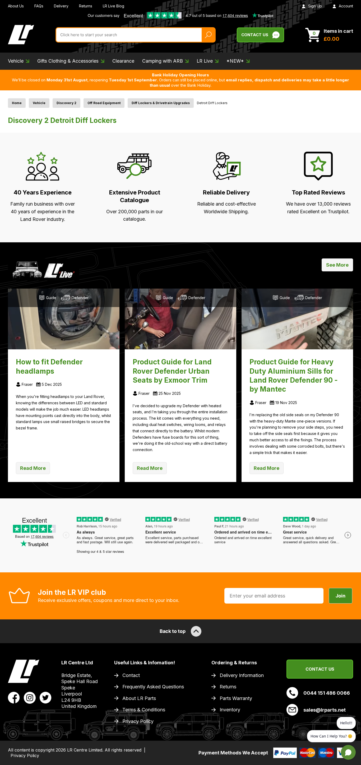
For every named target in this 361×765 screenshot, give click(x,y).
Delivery (61, 6)
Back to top (173, 631)
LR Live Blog (113, 6)
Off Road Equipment (104, 103)
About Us (16, 6)
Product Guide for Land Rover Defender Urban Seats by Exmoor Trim (172, 371)
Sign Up (315, 6)
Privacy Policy (138, 721)
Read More (33, 468)
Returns (85, 6)
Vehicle (39, 103)
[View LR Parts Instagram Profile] (30, 697)
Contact (131, 675)
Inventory (230, 709)
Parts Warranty (236, 698)
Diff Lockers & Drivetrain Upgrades (161, 103)
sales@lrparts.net (324, 710)
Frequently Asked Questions (153, 686)
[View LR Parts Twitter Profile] (46, 697)
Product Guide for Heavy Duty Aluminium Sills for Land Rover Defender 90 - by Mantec (293, 375)
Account (346, 6)
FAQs (38, 6)
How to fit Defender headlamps (49, 366)
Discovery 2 (66, 103)
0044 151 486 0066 (326, 693)
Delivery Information (242, 675)
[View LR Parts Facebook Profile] (14, 697)
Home (17, 103)
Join (340, 596)
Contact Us (254, 34)
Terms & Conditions (143, 709)
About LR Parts (139, 698)
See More (337, 265)
